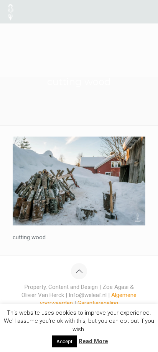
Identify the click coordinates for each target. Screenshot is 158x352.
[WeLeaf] (10, 11)
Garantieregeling (97, 303)
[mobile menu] (147, 11)
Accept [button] (64, 341)
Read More (93, 341)
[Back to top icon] (79, 271)
